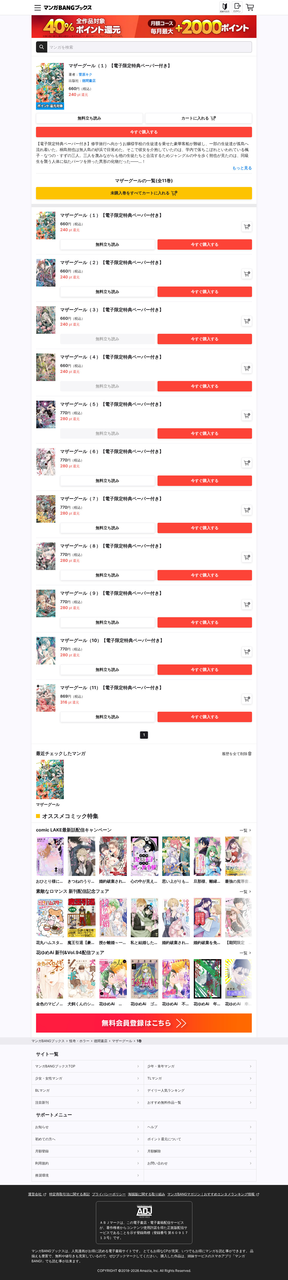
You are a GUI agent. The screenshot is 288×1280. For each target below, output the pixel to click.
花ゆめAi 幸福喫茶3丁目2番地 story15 (239, 1004)
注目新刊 (42, 1102)
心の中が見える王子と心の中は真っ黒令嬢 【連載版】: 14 (144, 881)
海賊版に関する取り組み (146, 1194)
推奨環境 (42, 1175)
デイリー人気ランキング (165, 1090)
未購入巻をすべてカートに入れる (140, 192)
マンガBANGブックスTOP (55, 1066)
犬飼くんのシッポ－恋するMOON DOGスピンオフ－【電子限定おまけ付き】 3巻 (81, 1004)
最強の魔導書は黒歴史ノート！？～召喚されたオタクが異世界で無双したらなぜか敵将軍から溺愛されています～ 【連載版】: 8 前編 (239, 881)
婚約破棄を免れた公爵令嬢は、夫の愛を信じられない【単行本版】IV (207, 942)
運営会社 (35, 1194)
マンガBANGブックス (48, 1041)
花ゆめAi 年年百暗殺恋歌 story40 (207, 1004)
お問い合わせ (157, 1163)
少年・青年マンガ (160, 1066)
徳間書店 (89, 80)
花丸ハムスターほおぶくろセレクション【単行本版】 (50, 942)
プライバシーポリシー (109, 1194)
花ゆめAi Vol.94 (109, 1004)
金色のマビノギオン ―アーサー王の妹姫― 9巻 (50, 1004)
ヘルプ (152, 1127)
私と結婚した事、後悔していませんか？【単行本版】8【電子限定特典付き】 (144, 942)
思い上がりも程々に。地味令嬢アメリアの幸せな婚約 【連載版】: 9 (176, 881)
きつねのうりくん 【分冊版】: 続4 (81, 881)
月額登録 (42, 1151)
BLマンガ (42, 1090)
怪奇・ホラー (79, 1041)
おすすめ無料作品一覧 (164, 1102)
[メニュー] (38, 7)
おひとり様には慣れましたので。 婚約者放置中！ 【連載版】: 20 (50, 881)
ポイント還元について (164, 1139)
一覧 (244, 830)
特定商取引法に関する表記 (69, 1194)
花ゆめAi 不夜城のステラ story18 (176, 1004)
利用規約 (42, 1163)
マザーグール (48, 804)
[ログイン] (237, 7)
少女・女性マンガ (48, 1078)
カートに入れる (195, 118)
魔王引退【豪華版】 (81, 942)
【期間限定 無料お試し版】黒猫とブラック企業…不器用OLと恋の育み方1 (239, 942)
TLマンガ (154, 1078)
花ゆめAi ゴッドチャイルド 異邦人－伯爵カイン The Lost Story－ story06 (144, 1004)
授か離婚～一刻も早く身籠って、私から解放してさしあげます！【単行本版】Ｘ (113, 942)
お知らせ (42, 1127)
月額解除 (154, 1151)
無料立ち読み (89, 118)
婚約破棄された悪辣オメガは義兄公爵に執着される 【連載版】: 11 (113, 881)
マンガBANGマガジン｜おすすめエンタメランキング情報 (211, 1194)
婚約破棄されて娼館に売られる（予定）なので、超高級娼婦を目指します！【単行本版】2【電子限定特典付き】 (176, 942)
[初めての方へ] (224, 7)
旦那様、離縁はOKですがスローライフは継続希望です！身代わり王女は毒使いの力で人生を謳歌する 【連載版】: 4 (207, 881)
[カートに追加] (247, 226)
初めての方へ (45, 1139)
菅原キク (85, 74)
